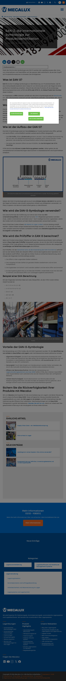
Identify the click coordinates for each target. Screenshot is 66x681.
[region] (33, 111)
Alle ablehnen (34, 113)
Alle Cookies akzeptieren (36, 118)
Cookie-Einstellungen (16, 113)
